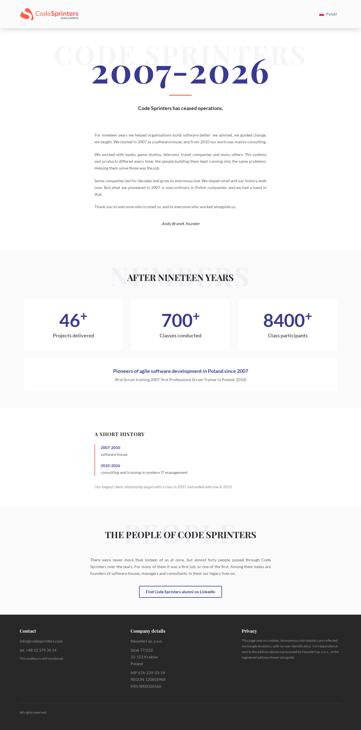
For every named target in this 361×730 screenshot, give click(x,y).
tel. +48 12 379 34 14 (38, 650)
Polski (331, 14)
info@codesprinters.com (41, 641)
